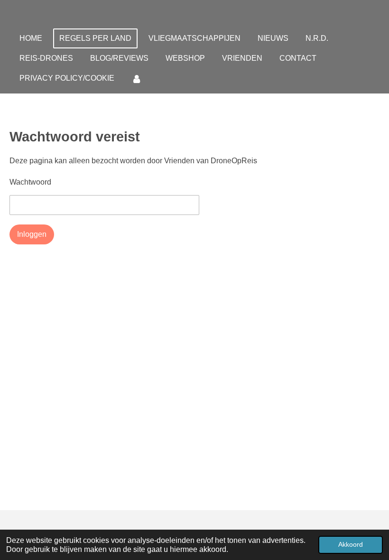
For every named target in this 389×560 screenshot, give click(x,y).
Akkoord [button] (350, 544)
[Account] (136, 78)
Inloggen (31, 234)
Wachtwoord (30, 182)
